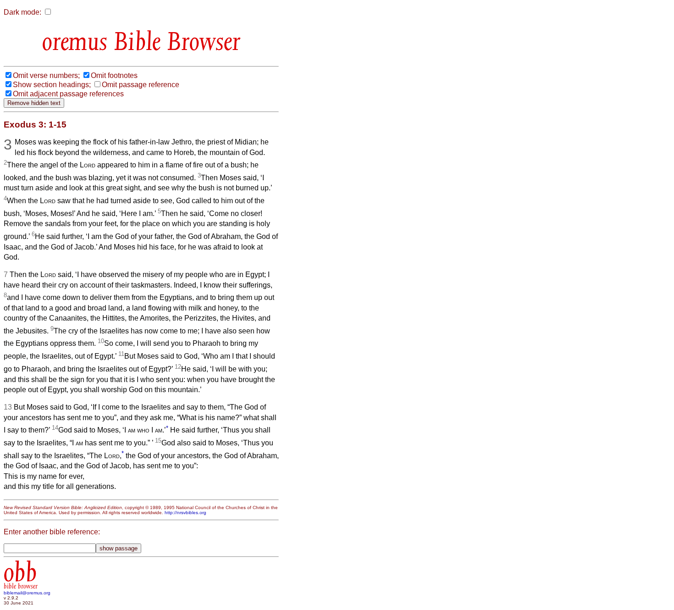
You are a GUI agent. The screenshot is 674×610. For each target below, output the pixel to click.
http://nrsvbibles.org (185, 512)
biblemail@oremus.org (27, 592)
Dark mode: (22, 12)
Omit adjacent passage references (68, 94)
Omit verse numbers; (46, 75)
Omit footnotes (114, 75)
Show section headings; (52, 85)
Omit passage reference (140, 85)
